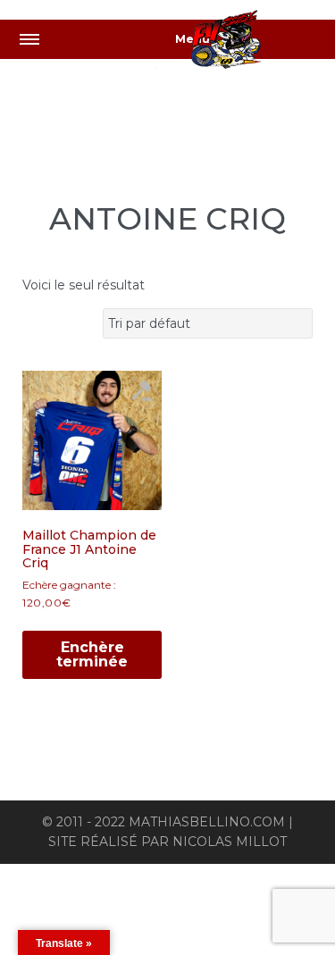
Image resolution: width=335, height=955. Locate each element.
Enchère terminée (92, 654)
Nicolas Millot (229, 842)
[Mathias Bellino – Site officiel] (245, 42)
